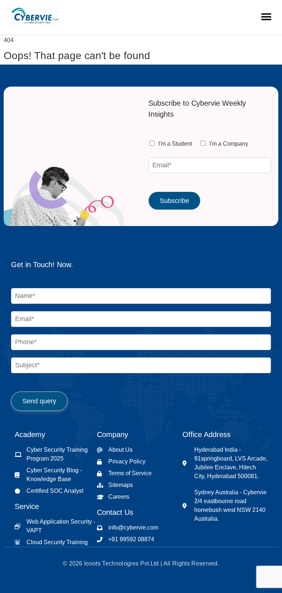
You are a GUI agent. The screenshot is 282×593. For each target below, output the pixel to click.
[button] (266, 17)
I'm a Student (175, 144)
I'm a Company (228, 144)
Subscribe (174, 200)
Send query (39, 401)
